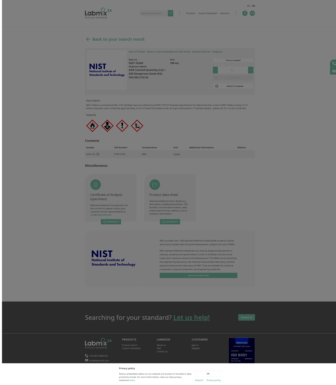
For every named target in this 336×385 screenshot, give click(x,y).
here (132, 380)
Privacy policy (214, 380)
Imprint (199, 380)
